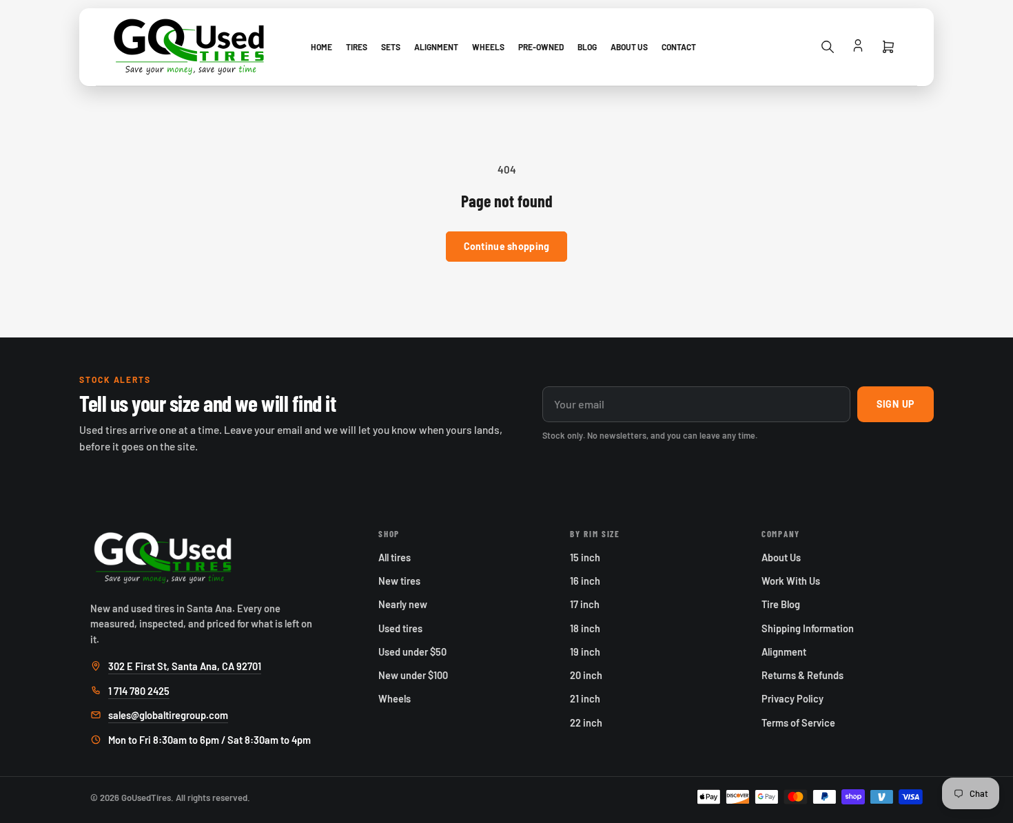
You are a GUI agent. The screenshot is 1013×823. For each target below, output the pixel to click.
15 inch (585, 557)
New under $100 (413, 675)
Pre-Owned (541, 47)
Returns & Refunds (802, 675)
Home (321, 47)
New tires (399, 580)
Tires (356, 47)
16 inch (585, 580)
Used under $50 (412, 651)
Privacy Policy (792, 698)
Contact (679, 47)
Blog (587, 47)
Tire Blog (780, 604)
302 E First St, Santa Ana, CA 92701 (184, 666)
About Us (629, 47)
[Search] (827, 47)
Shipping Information (807, 628)
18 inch (585, 628)
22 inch (586, 722)
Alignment (436, 47)
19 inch (585, 651)
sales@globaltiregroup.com (168, 715)
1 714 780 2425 (139, 691)
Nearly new (402, 604)
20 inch (586, 675)
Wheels (488, 47)
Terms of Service (798, 722)
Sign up (895, 404)
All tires (394, 557)
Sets (390, 47)
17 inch (585, 604)
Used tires (400, 628)
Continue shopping (507, 246)
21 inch (585, 698)
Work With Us (790, 580)
